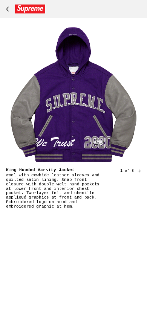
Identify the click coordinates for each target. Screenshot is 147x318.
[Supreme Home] (24, 9)
